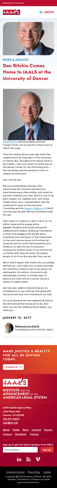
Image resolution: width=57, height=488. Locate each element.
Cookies (47, 472)
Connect (36, 429)
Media (16, 429)
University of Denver (13, 3)
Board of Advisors (33, 208)
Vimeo (38, 459)
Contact (34, 434)
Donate (48, 429)
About (6, 429)
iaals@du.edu (10, 422)
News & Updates (15, 59)
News (25, 429)
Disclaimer (21, 434)
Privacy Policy (34, 472)
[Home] (11, 12)
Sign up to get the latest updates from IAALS (20, 444)
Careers (7, 434)
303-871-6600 (11, 419)
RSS (28, 459)
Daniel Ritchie (10, 141)
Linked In (19, 459)
